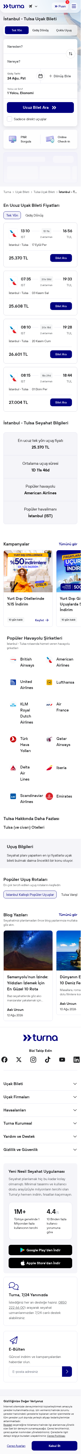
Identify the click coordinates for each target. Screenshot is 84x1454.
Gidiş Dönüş (34, 215)
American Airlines (40, 492)
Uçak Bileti (22, 192)
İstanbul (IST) (40, 515)
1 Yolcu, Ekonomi (20, 93)
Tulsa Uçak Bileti (44, 192)
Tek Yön (12, 215)
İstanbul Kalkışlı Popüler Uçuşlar (30, 894)
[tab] (17, 30)
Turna (7, 192)
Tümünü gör (68, 544)
